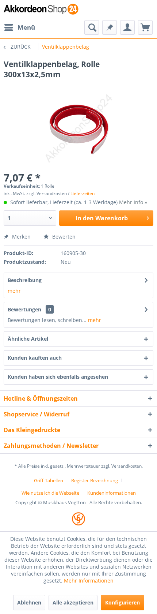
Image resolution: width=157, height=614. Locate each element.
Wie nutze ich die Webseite (50, 493)
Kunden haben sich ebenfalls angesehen (58, 376)
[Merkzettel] (109, 27)
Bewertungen (24, 309)
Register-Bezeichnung (94, 480)
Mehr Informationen (89, 580)
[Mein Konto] (127, 27)
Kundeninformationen (111, 493)
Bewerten (63, 236)
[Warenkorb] (145, 27)
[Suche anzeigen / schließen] (91, 27)
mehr (14, 290)
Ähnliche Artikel (28, 338)
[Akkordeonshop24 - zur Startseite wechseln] (41, 10)
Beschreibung (25, 280)
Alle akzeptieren (73, 602)
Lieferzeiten (82, 193)
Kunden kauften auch (35, 357)
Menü (26, 27)
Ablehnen (29, 602)
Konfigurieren (122, 602)
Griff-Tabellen (48, 480)
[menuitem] (19, 27)
